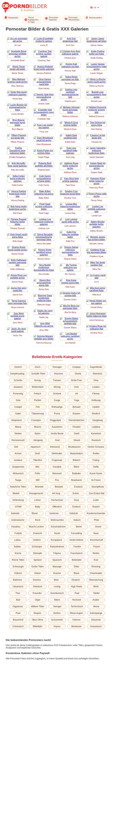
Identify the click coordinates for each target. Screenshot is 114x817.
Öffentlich (57, 506)
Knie (96, 560)
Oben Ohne (37, 620)
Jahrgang (38, 440)
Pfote (96, 520)
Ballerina (17, 580)
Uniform (37, 540)
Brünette (39, 487)
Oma (96, 380)
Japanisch (35, 447)
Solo (18, 400)
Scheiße (18, 380)
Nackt (57, 533)
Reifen (96, 453)
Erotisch (76, 506)
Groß (37, 453)
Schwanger (18, 566)
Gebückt (74, 513)
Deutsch (76, 580)
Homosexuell (18, 440)
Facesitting (76, 533)
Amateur (18, 460)
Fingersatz (57, 460)
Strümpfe (37, 553)
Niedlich (96, 413)
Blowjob (59, 487)
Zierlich (18, 367)
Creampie (36, 420)
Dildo (76, 566)
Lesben (96, 387)
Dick (76, 387)
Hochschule (57, 500)
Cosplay (76, 367)
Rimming (95, 566)
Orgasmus (18, 606)
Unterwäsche (17, 520)
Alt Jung (56, 493)
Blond (35, 513)
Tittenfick (37, 460)
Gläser (37, 573)
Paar (77, 593)
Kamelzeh (96, 433)
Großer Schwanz (96, 447)
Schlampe (37, 546)
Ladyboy (96, 427)
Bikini (76, 467)
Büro (56, 580)
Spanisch (57, 560)
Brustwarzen (74, 447)
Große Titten (37, 566)
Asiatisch (18, 387)
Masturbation (76, 453)
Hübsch (18, 573)
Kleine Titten (18, 560)
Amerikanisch (57, 593)
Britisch (76, 460)
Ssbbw (17, 546)
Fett (37, 407)
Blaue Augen (76, 613)
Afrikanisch (18, 473)
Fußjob (18, 533)
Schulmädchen (58, 526)
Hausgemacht (36, 493)
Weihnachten (57, 520)
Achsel (18, 453)
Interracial (55, 447)
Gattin (18, 413)
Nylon (37, 433)
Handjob (57, 467)
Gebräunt (37, 586)
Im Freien (96, 480)
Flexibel (76, 427)
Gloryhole (96, 620)
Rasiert (96, 506)
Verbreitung (18, 500)
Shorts (78, 373)
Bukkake (76, 473)
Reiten (96, 553)
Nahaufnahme (57, 546)
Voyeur (57, 626)
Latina (17, 540)
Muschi (37, 427)
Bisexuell (57, 473)
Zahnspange (96, 613)
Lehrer (37, 500)
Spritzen (38, 560)
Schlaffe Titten (38, 373)
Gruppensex (18, 467)
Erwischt (37, 533)
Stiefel (96, 593)
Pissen (96, 546)
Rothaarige (57, 407)
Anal (57, 440)
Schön (75, 493)
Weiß (96, 586)
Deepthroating (17, 373)
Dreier (98, 526)
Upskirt (95, 407)
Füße (37, 473)
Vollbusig (96, 400)
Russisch (96, 440)
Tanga (18, 480)
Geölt (76, 433)
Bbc (37, 467)
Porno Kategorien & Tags (33, 19)
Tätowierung (37, 413)
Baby (37, 506)
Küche (18, 553)
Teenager (57, 367)
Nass (96, 533)
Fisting (96, 460)
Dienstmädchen (76, 420)
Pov (57, 480)
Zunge (57, 400)
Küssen (76, 413)
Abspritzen (16, 420)
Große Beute (57, 433)
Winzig (57, 387)
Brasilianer (76, 480)
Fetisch (37, 393)
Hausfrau (15, 526)
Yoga (76, 400)
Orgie (37, 600)
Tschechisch (77, 606)
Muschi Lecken (36, 526)
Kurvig (37, 380)
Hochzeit (76, 600)
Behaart (76, 407)
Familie (77, 546)
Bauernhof (18, 620)
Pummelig (18, 393)
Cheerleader (96, 573)
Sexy (76, 500)
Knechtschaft (96, 540)
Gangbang (97, 420)
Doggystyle (55, 420)
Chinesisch (18, 626)
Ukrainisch (18, 586)
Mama (18, 427)
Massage (57, 566)
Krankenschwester (96, 513)
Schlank (57, 393)
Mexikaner (76, 626)
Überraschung (96, 580)
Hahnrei (76, 620)
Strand (77, 440)
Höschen (58, 373)
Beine (79, 526)
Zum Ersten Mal (96, 493)
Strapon (37, 613)
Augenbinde (96, 367)
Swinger (57, 606)
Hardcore (54, 513)
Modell (16, 493)
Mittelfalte (37, 626)
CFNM (18, 506)
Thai (17, 593)
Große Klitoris (76, 540)
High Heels (76, 586)
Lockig (57, 586)
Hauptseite (13, 17)
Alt (76, 393)
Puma (57, 413)
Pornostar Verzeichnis (74, 18)
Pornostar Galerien (53, 18)
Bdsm (57, 600)
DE (95, 7)
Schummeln (57, 620)
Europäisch (56, 540)
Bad (18, 600)
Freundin (37, 593)
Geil (16, 447)
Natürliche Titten (18, 487)
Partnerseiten (95, 17)
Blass (76, 573)
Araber (96, 600)
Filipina (57, 553)
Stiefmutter (57, 453)
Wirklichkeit (37, 387)
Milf (37, 480)
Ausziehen (57, 427)
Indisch (77, 520)
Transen (57, 380)
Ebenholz (97, 373)
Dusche (57, 573)
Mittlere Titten (37, 606)
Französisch (76, 553)
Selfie (96, 467)
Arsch (37, 367)
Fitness (96, 393)
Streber (18, 433)
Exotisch (78, 487)
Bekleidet (76, 560)
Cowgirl (18, 407)
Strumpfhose (97, 487)
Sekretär (15, 513)
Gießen (57, 613)
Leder (96, 500)
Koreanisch (96, 626)
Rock (37, 520)
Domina (37, 580)
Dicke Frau (76, 380)
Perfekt (37, 400)
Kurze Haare (96, 473)
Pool (18, 613)
